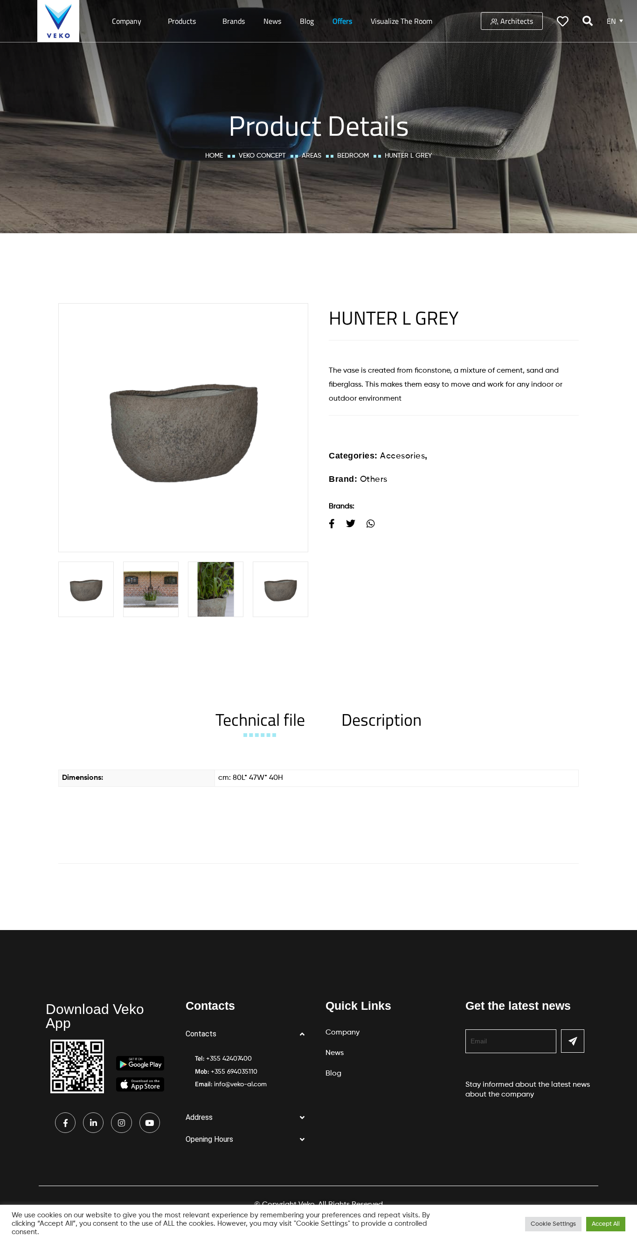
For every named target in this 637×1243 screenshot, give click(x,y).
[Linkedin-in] (93, 1122)
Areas (311, 156)
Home (214, 156)
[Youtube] (149, 1122)
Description (381, 719)
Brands (233, 21)
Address (199, 1117)
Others (374, 479)
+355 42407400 (229, 1059)
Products (182, 21)
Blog (307, 21)
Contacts (201, 1033)
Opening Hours (209, 1139)
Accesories (402, 456)
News (272, 21)
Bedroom (353, 156)
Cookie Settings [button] (553, 1224)
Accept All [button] (606, 1224)
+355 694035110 (234, 1072)
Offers (342, 21)
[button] (249, 1034)
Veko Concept (262, 156)
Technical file (260, 719)
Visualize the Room (401, 21)
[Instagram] (121, 1122)
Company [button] (126, 21)
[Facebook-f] (65, 1122)
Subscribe (572, 1041)
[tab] (260, 719)
